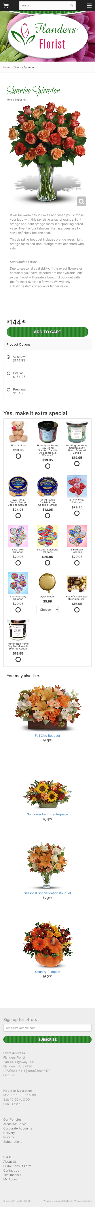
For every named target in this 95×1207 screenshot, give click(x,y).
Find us (8, 1075)
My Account (12, 1179)
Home (6, 67)
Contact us (11, 1170)
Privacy (8, 1137)
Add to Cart (47, 332)
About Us (10, 1161)
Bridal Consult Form (17, 1166)
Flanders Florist (47, 36)
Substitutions (12, 1141)
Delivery (9, 1133)
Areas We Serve (14, 1124)
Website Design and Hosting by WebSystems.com (68, 1201)
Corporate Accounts (17, 1128)
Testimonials (12, 1175)
